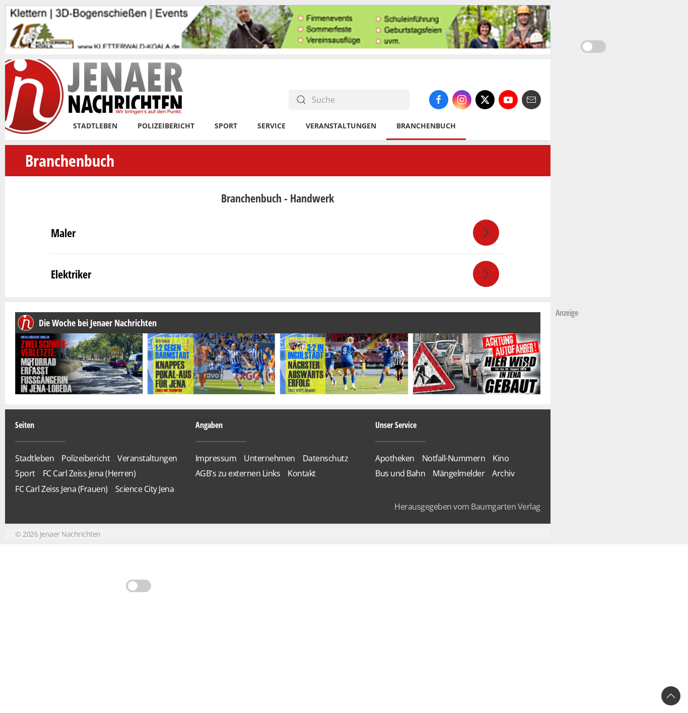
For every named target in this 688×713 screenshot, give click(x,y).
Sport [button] (226, 125)
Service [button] (271, 125)
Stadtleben (34, 458)
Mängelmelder (459, 473)
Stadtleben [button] (95, 125)
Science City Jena (144, 488)
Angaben (209, 425)
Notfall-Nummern (454, 458)
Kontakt (302, 473)
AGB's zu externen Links (238, 473)
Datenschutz (326, 458)
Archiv (503, 473)
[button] (31, 364)
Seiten (24, 425)
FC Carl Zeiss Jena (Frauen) (61, 488)
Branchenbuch (426, 125)
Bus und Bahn (400, 473)
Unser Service (396, 425)
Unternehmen (269, 458)
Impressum (216, 458)
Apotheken (395, 458)
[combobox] (349, 100)
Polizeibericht (165, 125)
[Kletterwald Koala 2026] (278, 29)
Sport (25, 473)
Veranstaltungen (341, 125)
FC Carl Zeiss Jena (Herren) (89, 473)
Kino (501, 458)
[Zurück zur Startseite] (95, 99)
